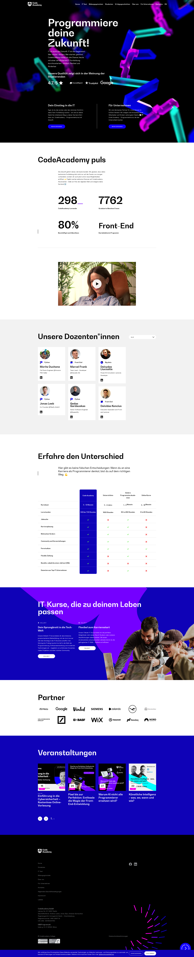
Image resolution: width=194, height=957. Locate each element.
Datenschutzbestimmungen (118, 936)
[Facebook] (130, 864)
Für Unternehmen (147, 4)
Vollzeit (46, 656)
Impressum (42, 896)
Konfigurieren (136, 953)
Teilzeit (87, 648)
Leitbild (40, 900)
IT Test (84, 4)
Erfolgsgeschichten (122, 4)
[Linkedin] (135, 864)
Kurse (77, 4)
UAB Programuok (44, 925)
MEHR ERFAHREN (56, 126)
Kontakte (159, 4)
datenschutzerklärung (106, 954)
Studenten (109, 4)
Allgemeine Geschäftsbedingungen (50, 891)
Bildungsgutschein (96, 4)
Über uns (135, 4)
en (166, 4)
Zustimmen (150, 953)
